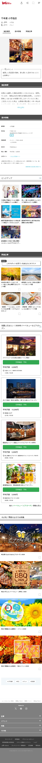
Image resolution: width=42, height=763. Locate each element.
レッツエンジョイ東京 (8, 701)
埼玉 (18, 681)
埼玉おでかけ (37, 701)
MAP (12, 135)
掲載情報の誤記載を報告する (33, 166)
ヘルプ (35, 742)
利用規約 (17, 739)
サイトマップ (8, 739)
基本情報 (4, 117)
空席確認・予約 (21, 362)
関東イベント (28, 701)
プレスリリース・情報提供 (18, 745)
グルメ (25, 681)
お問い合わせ (5, 745)
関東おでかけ (19, 701)
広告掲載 (30, 745)
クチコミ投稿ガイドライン (24, 742)
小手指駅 (10, 681)
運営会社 (38, 745)
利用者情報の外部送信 (8, 742)
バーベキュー (17, 505)
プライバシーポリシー (28, 739)
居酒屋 (33, 681)
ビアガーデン (28, 505)
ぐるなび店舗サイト (15, 156)
